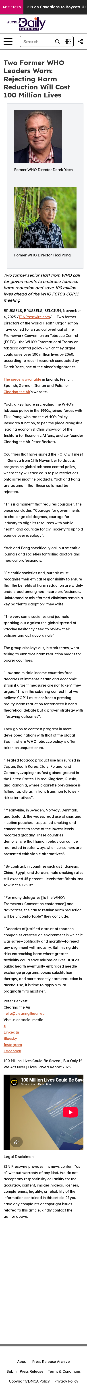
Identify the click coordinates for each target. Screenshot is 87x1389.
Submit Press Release (25, 1371)
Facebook (12, 1051)
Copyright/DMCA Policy (29, 1381)
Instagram (13, 1044)
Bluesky (10, 1038)
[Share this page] (80, 41)
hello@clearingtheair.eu (24, 1013)
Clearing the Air (17, 392)
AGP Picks (12, 7)
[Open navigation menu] (8, 41)
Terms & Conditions (64, 1371)
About (22, 1361)
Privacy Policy (66, 1381)
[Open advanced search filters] (68, 41)
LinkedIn (11, 1032)
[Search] (57, 41)
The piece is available (22, 379)
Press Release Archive (51, 1361)
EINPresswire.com (34, 317)
